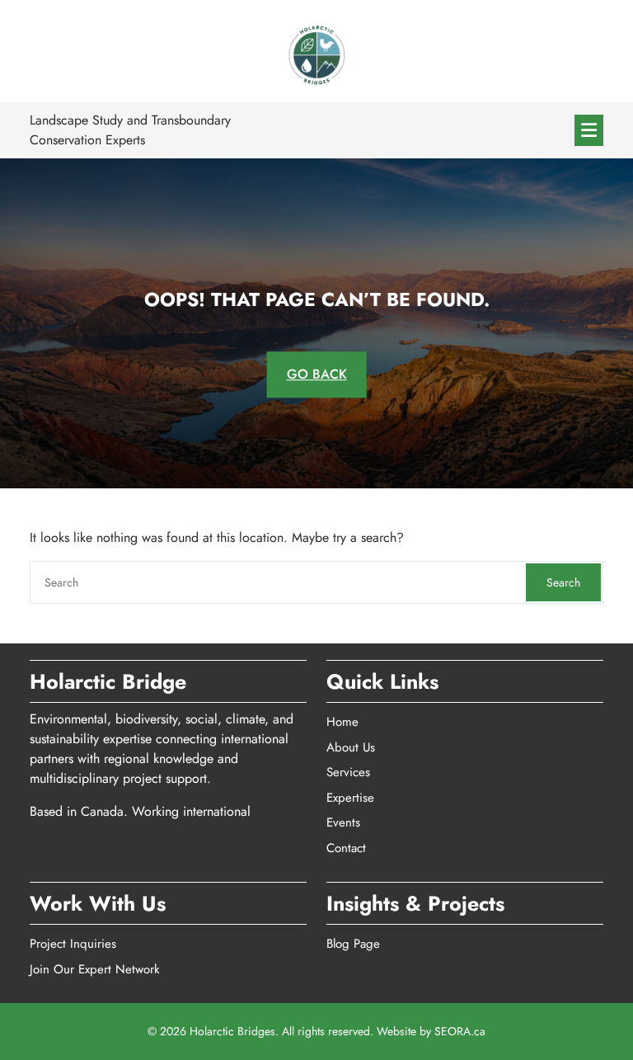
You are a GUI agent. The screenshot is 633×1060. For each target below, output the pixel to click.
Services (348, 772)
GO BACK (317, 374)
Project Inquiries (73, 944)
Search (563, 582)
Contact (346, 848)
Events (343, 822)
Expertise (350, 798)
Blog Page (353, 944)
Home (342, 722)
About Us (350, 747)
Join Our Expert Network (95, 969)
